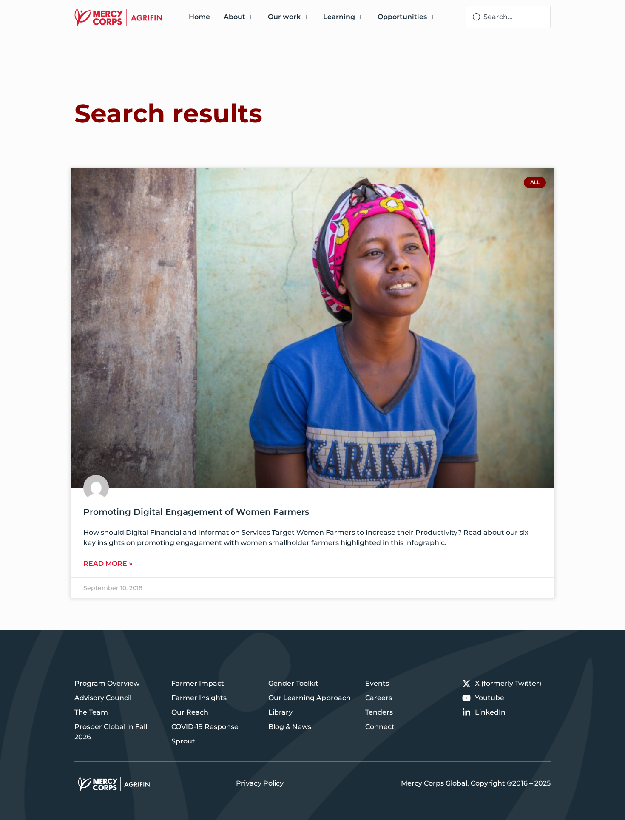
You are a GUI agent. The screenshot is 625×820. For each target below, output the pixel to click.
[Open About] (250, 17)
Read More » (108, 563)
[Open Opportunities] (432, 17)
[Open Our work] (306, 17)
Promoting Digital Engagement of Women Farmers (196, 512)
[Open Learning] (360, 17)
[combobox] (508, 17)
